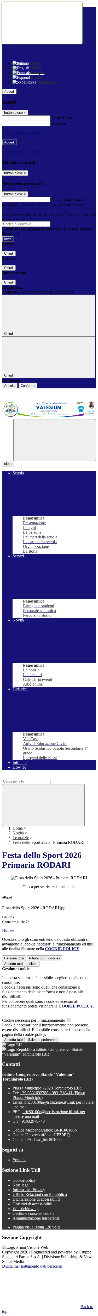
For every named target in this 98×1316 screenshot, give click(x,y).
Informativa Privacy (29, 1190)
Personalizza (14, 958)
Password (59, 123)
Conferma (28, 386)
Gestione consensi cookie (33, 1213)
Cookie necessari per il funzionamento (34, 1020)
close (8, 464)
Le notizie (21, 837)
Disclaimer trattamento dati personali (32, 1266)
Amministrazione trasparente (36, 1218)
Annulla (9, 386)
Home (18, 828)
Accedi (9, 92)
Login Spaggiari (41, 219)
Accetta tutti (20, 964)
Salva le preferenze (42, 1040)
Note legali (22, 1185)
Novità (18, 833)
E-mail (56, 199)
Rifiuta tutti (44, 958)
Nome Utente (62, 118)
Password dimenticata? (21, 133)
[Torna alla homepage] (49, 409)
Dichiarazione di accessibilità (36, 1199)
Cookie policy (24, 1180)
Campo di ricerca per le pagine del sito (33, 776)
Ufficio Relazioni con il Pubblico (40, 1194)
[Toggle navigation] (42, 23)
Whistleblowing (26, 1208)
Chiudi (9, 253)
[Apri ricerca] (54, 440)
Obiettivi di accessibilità (32, 1204)
